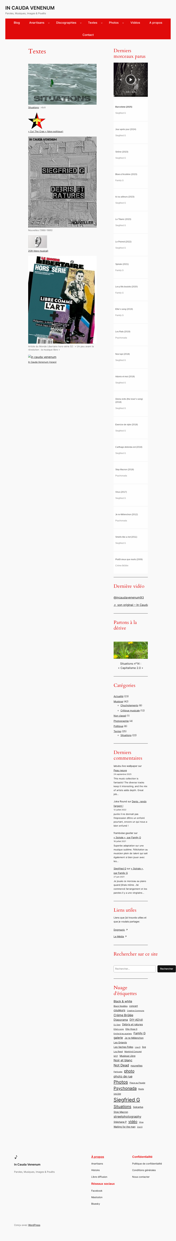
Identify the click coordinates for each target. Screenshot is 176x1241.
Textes (117, 731)
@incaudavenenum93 (129, 597)
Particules (118, 1072)
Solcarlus (138, 1107)
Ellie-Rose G (131, 1029)
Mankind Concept (133, 1051)
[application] (131, 80)
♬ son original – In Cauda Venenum (138, 605)
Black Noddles (121, 1006)
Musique (118, 701)
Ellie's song (119, 1029)
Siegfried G (120, 868)
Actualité (118, 696)
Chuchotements (129, 705)
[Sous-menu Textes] (102, 23)
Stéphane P (120, 1122)
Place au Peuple (137, 1082)
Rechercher (166, 968)
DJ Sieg (117, 1025)
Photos (121, 1082)
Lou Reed (118, 1051)
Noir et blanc (123, 1060)
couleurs (119, 1010)
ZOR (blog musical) (38, 251)
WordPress (34, 1225)
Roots (141, 1089)
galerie (118, 1037)
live (144, 1047)
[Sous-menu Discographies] (81, 23)
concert (133, 1006)
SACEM (117, 1094)
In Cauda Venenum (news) (42, 362)
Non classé (120, 715)
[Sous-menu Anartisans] (49, 23)
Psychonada (125, 1088)
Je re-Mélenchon (134, 1038)
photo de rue (123, 1076)
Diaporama (121, 1019)
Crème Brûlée (123, 1015)
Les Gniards (120, 1042)
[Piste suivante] (139, 79)
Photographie (121, 720)
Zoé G (139, 1127)
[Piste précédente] (120, 79)
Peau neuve (120, 770)
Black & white (123, 1001)
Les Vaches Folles (123, 1046)
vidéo (132, 1121)
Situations (33, 107)
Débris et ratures (132, 1024)
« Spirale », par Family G (127, 837)
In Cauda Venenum (29, 8)
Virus (141, 1122)
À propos (97, 1156)
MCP (116, 1056)
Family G (140, 1033)
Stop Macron (121, 1112)
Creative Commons (135, 1011)
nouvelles (136, 1065)
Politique (118, 726)
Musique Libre (127, 1056)
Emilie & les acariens (123, 1034)
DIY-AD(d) (136, 1019)
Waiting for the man (124, 1126)
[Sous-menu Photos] (123, 23)
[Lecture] (131, 79)
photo (129, 1071)
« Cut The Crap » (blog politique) (45, 131)
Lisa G (137, 1047)
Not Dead (121, 1065)
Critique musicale (130, 710)
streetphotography (127, 1116)
